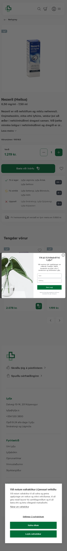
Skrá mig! (49, 287)
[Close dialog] (63, 255)
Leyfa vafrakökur (33, 534)
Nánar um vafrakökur (19, 507)
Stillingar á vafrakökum (33, 517)
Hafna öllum (33, 525)
